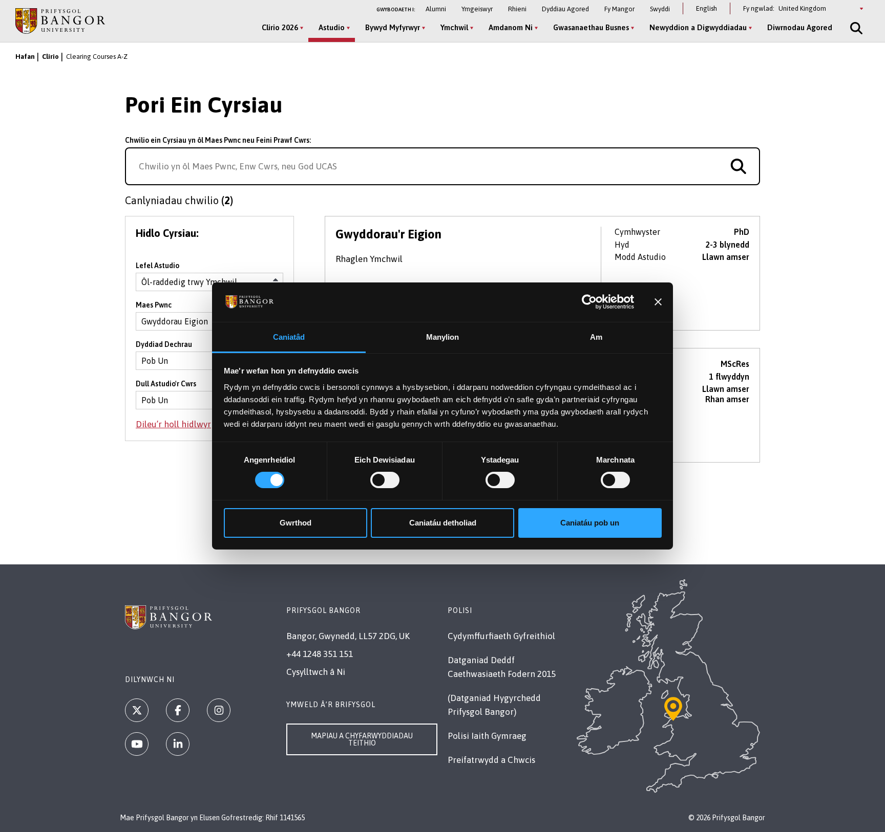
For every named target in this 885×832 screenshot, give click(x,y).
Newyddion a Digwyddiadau (698, 27)
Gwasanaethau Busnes (591, 27)
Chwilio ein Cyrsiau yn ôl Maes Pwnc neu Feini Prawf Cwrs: (218, 140)
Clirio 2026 (280, 27)
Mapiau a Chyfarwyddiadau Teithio (362, 739)
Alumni (436, 9)
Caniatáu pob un (589, 522)
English (706, 8)
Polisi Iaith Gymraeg (487, 736)
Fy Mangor (619, 9)
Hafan (25, 56)
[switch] (384, 480)
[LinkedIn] (177, 744)
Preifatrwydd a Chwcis (491, 760)
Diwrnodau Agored (799, 27)
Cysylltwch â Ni (315, 672)
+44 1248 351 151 (319, 654)
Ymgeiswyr (477, 9)
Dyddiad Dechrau (164, 344)
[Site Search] (855, 28)
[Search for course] (738, 166)
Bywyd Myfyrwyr (392, 27)
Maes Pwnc (154, 305)
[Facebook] (177, 710)
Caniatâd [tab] (289, 337)
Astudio (332, 27)
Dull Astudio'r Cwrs (166, 384)
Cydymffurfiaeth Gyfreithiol (501, 636)
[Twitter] (137, 710)
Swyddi (660, 9)
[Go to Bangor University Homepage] (60, 20)
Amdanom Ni (511, 27)
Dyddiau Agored (565, 9)
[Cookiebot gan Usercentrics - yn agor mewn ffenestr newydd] (589, 302)
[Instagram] (218, 710)
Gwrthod (295, 522)
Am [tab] (596, 337)
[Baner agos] (658, 301)
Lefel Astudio (157, 265)
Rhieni (517, 9)
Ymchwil (454, 27)
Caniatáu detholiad (442, 522)
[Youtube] (137, 744)
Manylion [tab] (442, 337)
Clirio (50, 56)
